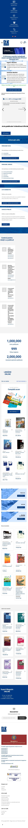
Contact (3, 786)
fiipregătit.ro (14, 741)
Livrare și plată (4, 797)
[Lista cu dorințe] (21, 43)
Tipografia (3, 789)
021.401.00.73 (10, 324)
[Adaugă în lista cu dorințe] (12, 429)
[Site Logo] (6, 43)
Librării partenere (5, 805)
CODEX (16, 472)
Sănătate (4, 429)
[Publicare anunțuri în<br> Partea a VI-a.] (14, 29)
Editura (2, 788)
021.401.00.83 (11, 275)
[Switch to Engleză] (15, 36)
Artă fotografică (18, 429)
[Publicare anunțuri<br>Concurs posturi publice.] (14, 22)
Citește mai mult (10, 532)
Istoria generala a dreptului (20, 587)
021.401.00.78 (10, 255)
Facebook (2, 825)
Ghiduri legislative (6, 472)
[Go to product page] (8, 422)
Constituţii (4, 565)
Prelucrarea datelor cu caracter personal (10, 802)
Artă (16, 565)
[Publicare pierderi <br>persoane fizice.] (14, 2)
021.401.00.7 (10, 256)
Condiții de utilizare (5, 803)
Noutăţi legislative (14, 387)
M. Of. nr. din (12, 99)
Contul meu (3, 811)
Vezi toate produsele (21, 381)
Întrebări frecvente (5, 796)
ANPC (2, 814)
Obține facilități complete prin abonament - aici (14, 85)
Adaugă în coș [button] (10, 419)
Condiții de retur (4, 800)
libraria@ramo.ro (11, 280)
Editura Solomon (5, 624)
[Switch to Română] (12, 36)
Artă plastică (20, 565)
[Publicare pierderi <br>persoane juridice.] (14, 9)
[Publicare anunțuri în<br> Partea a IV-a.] (14, 16)
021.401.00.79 (10, 298)
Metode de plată (5, 799)
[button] (2, 43)
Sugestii (3, 812)
